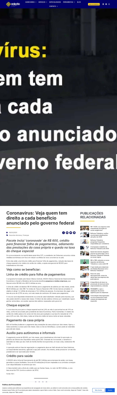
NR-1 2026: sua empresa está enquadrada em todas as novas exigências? (100, 228)
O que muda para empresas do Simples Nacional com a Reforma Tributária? (99, 268)
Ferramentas (68, 2)
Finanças (26, 235)
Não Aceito (98, 390)
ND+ (12, 374)
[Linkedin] (103, 4)
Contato (52, 6)
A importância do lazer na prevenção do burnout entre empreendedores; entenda (99, 283)
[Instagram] (109, 4)
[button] (63, 232)
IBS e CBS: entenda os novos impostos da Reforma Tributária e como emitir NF (99, 262)
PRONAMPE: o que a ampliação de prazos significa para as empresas (99, 290)
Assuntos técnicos (15, 235)
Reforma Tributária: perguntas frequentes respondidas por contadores (99, 241)
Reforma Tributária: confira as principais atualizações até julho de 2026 (99, 235)
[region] (58, 388)
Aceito (110, 390)
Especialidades (55, 2)
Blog (79, 2)
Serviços (41, 2)
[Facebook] (106, 4)
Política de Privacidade (18, 390)
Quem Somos (30, 2)
